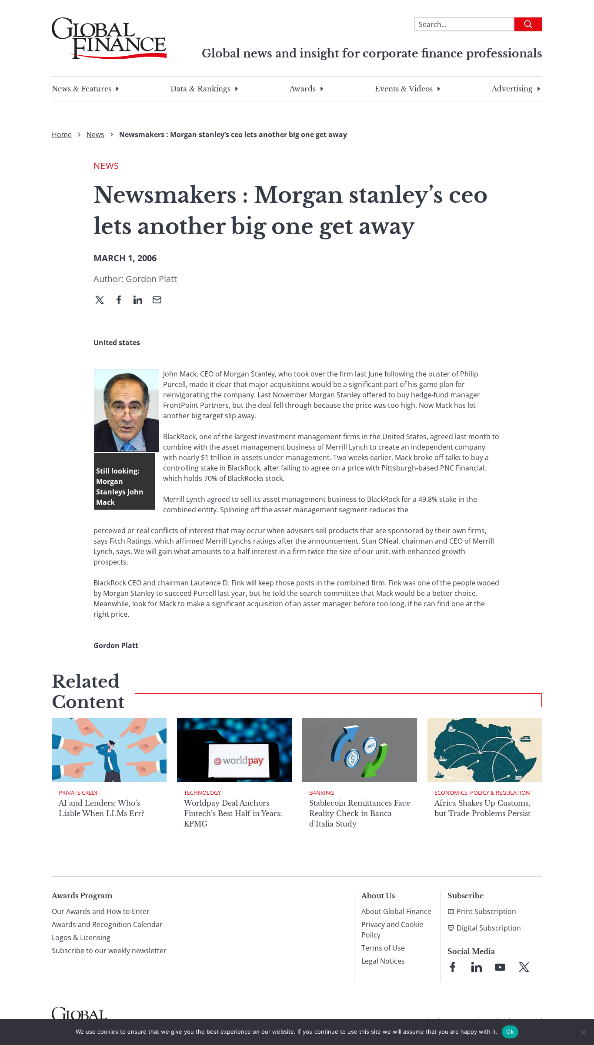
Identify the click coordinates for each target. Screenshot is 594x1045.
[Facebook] (122, 301)
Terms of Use (383, 948)
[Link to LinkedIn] (476, 967)
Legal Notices (383, 961)
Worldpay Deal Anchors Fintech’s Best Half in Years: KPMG (233, 813)
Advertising (512, 88)
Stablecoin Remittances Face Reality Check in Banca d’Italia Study (359, 813)
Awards (303, 88)
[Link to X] (524, 967)
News (95, 134)
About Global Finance (396, 911)
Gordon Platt (151, 279)
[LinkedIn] (141, 301)
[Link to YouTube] (500, 967)
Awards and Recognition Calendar (107, 924)
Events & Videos (404, 88)
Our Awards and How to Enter (101, 911)
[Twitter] (103, 301)
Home (62, 134)
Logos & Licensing (81, 937)
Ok (510, 1031)
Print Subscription (486, 911)
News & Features (81, 88)
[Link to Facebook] (452, 967)
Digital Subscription (489, 928)
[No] (583, 1032)
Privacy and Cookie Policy (392, 930)
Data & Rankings (200, 88)
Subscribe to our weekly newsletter (109, 950)
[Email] (160, 300)
